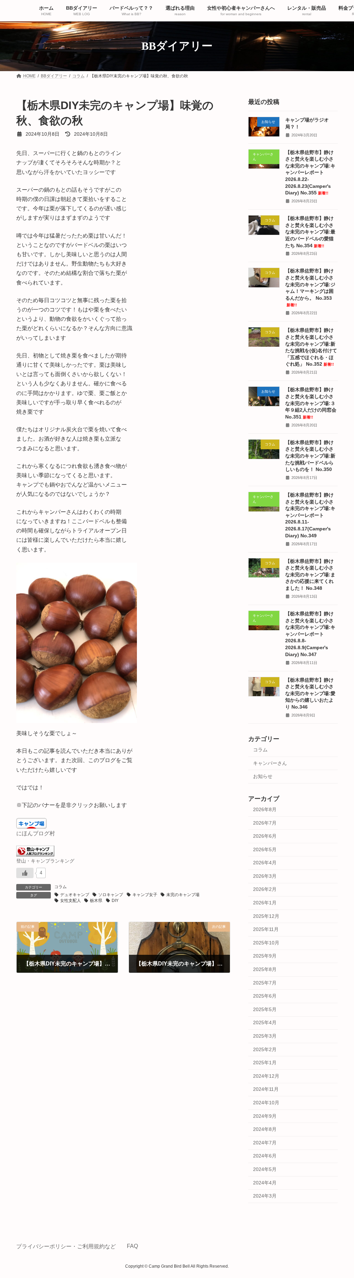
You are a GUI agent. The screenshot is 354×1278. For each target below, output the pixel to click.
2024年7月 (265, 1142)
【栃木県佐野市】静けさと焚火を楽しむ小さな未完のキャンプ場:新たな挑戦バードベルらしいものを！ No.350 (310, 455)
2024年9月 (265, 1115)
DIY (115, 900)
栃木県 (96, 900)
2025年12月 (266, 916)
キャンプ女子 (144, 894)
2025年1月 (265, 1062)
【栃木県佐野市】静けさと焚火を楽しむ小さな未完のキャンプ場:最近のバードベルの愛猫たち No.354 (310, 231)
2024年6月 (265, 1156)
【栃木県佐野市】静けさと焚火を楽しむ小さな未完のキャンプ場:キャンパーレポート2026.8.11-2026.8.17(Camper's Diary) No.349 (310, 515)
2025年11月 (266, 929)
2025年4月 (265, 1022)
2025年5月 (265, 1009)
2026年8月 (265, 809)
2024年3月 (265, 1196)
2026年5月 (265, 849)
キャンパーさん (270, 763)
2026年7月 (265, 822)
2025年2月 (265, 1049)
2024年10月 (266, 1102)
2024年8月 (265, 1129)
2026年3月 (265, 875)
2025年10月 (266, 942)
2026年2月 (265, 889)
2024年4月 (265, 1182)
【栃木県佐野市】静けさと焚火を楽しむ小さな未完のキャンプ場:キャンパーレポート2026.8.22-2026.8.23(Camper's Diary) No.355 (310, 172)
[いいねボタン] (25, 873)
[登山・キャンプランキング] (35, 854)
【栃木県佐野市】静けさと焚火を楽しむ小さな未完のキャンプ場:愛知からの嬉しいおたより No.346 (310, 693)
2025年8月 (265, 969)
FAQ (132, 1246)
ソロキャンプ (110, 894)
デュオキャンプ (74, 894)
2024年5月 (265, 1169)
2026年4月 (265, 862)
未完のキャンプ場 (182, 894)
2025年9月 (265, 956)
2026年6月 (265, 836)
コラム (60, 886)
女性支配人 (70, 900)
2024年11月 (266, 1089)
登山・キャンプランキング (45, 861)
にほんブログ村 (35, 833)
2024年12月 (266, 1075)
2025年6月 (265, 996)
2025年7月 (265, 982)
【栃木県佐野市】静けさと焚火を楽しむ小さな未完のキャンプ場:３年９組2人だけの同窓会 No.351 (310, 403)
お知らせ (262, 776)
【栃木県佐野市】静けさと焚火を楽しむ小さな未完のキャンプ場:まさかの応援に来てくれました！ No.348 (310, 574)
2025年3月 (265, 1036)
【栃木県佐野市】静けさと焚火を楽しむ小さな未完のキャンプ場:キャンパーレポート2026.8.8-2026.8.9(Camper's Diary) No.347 (310, 634)
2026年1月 (265, 902)
